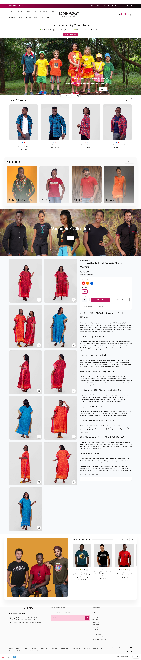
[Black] (84, 569)
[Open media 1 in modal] (25, 280)
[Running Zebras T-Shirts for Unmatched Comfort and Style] (103, 564)
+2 (86, 569)
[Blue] (22, 142)
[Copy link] (101, 474)
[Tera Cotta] (82, 569)
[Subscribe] (87, 618)
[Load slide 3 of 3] (71, 95)
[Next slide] (75, 95)
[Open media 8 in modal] (60, 417)
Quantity (84, 296)
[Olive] (80, 569)
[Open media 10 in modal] (60, 463)
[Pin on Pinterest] (93, 474)
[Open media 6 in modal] (60, 372)
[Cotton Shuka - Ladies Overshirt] (86, 137)
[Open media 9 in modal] (25, 463)
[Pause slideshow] (78, 95)
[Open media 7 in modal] (25, 417)
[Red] (24, 142)
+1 (129, 569)
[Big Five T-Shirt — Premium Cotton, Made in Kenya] (124, 564)
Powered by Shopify (128, 656)
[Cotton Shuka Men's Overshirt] (117, 137)
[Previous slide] (62, 95)
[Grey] (78, 569)
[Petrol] (76, 569)
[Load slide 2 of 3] (69, 95)
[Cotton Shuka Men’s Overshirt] (55, 137)
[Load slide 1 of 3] (66, 95)
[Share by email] (97, 474)
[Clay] (121, 569)
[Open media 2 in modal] (60, 280)
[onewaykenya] (29, 609)
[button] (12, 11)
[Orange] (87, 283)
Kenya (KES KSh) (95, 5)
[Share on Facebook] (85, 474)
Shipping (82, 274)
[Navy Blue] (127, 569)
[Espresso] (123, 569)
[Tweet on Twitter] (89, 474)
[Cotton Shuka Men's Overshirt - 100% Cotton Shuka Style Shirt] (24, 137)
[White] (104, 569)
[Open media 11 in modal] (25, 509)
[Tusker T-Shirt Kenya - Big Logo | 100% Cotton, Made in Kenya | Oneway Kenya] (82, 564)
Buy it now (120, 299)
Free (85, 291)
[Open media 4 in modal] (60, 326)
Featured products (126, 100)
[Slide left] (128, 539)
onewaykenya (85, 260)
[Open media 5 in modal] (25, 372)
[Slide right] (132, 539)
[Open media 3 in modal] (25, 326)
